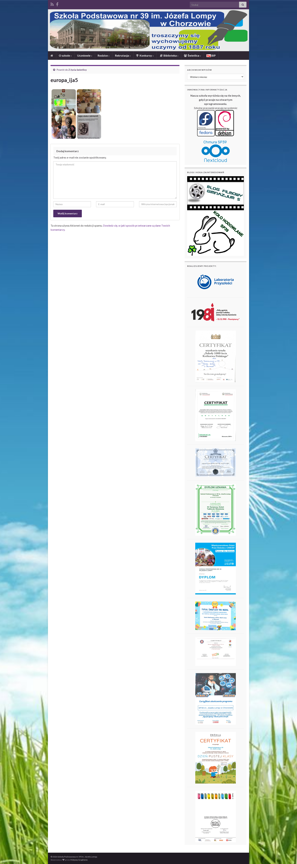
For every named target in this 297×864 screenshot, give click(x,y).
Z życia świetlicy (77, 69)
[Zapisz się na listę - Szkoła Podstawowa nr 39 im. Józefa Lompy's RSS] (52, 3)
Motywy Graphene (78, 859)
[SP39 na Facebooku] (57, 3)
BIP (213, 55)
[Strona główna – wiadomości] (52, 55)
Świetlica (193, 55)
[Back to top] (289, 856)
